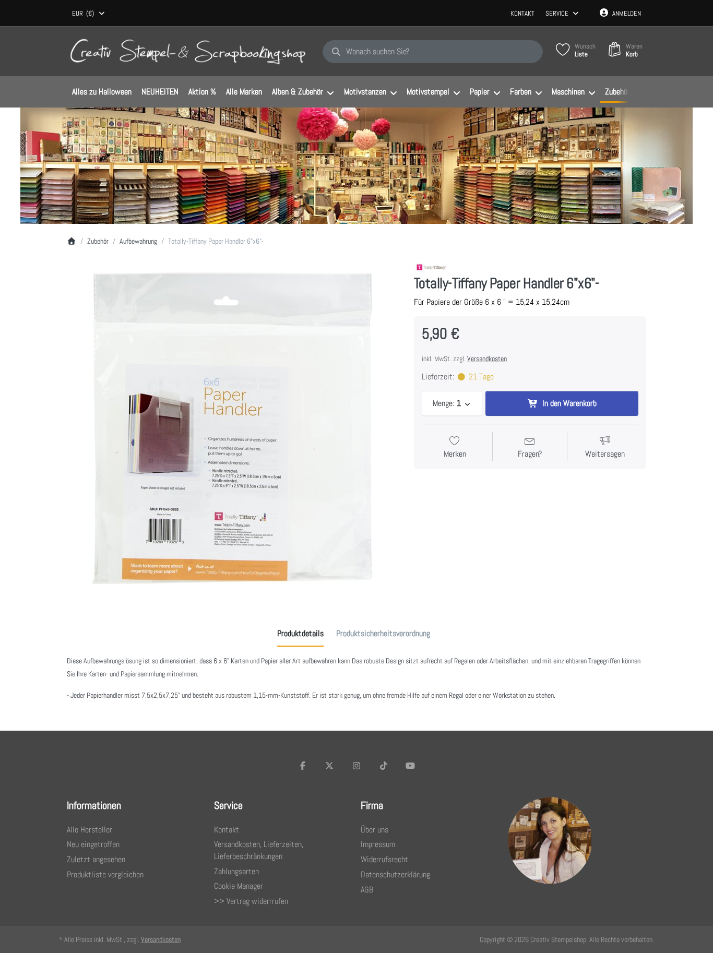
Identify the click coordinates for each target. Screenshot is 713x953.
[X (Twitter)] (329, 765)
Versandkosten (487, 358)
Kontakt (522, 13)
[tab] (300, 634)
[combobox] (89, 13)
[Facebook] (302, 765)
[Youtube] (410, 765)
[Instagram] (356, 765)
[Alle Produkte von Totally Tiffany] (431, 267)
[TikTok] (383, 765)
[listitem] (232, 427)
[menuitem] (101, 92)
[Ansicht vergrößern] (232, 427)
